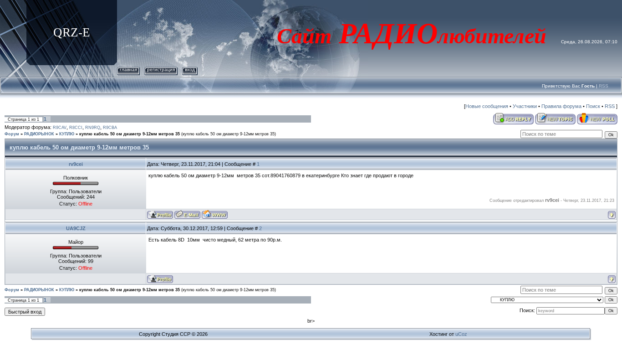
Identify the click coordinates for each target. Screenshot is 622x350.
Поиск (593, 106)
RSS (603, 85)
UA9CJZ (76, 228)
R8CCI (75, 127)
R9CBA (110, 127)
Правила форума (561, 106)
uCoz (461, 334)
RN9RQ (92, 127)
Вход (190, 69)
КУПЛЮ (66, 134)
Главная (128, 69)
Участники (525, 106)
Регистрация (161, 69)
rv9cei (76, 164)
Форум (12, 134)
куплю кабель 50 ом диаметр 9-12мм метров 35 (129, 134)
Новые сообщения (486, 106)
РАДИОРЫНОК (39, 134)
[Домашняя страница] (215, 214)
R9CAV (59, 127)
